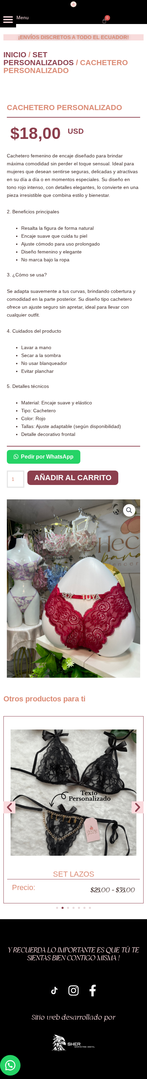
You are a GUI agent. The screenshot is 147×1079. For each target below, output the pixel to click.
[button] (8, 19)
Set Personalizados (38, 58)
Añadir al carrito (72, 477)
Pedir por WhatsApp (47, 457)
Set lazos (73, 874)
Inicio (14, 54)
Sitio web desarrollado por (73, 1018)
